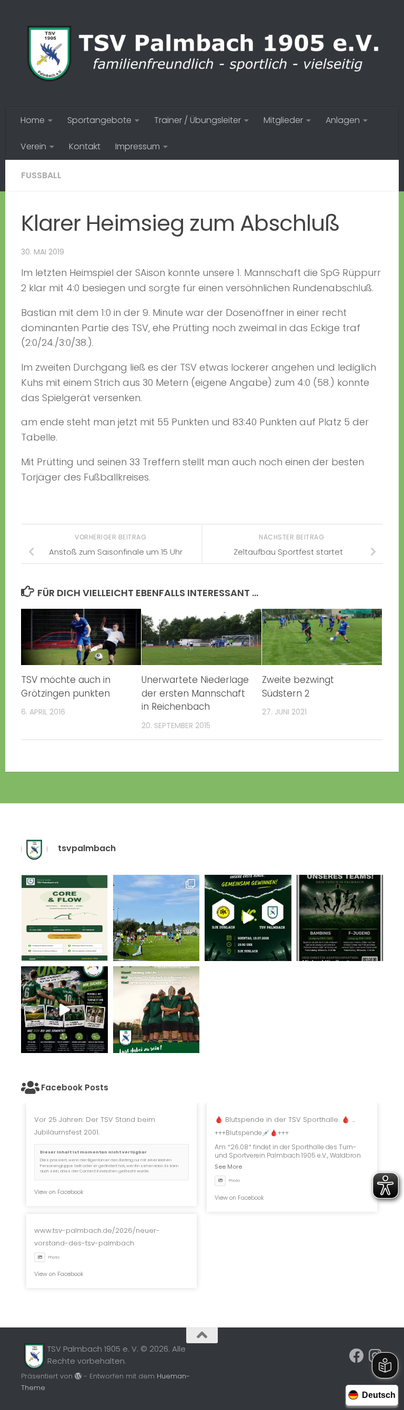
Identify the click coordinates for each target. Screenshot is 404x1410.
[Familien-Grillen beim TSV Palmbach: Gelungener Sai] (156, 918)
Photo (234, 1180)
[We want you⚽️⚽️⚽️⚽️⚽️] (340, 918)
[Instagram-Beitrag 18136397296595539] (248, 918)
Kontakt (84, 146)
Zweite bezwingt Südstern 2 (298, 686)
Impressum (137, 146)
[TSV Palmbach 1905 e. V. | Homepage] (202, 53)
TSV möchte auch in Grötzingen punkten (65, 686)
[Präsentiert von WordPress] (78, 1376)
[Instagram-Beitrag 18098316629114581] (64, 918)
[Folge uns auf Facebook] (356, 1355)
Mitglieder (283, 120)
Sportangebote (99, 120)
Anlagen (343, 120)
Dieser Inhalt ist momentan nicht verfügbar (93, 1152)
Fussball (41, 175)
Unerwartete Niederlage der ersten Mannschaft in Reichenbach (195, 693)
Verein (33, 146)
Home (33, 120)
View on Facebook (59, 1192)
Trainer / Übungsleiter (197, 120)
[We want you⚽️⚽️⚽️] (156, 1009)
